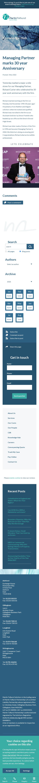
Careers (11, 442)
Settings (26, 771)
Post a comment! (14, 203)
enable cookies (14, 478)
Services (11, 418)
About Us (11, 413)
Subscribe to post (16, 338)
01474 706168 (11, 642)
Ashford (6, 581)
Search (12, 242)
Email (9, 383)
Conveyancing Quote (16, 447)
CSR (9, 433)
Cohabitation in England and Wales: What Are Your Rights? (19, 500)
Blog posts (26, 251)
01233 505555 (11, 598)
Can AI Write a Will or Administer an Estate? (17, 511)
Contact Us (12, 462)
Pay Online (12, 457)
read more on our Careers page (24, 5)
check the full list (9, 755)
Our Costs (12, 423)
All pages (11, 251)
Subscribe (14, 332)
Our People (12, 428)
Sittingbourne (8, 648)
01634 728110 (11, 621)
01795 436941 (11, 662)
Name (9, 364)
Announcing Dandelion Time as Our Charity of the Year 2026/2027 (19, 558)
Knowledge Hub (14, 437)
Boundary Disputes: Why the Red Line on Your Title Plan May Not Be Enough (19, 521)
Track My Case (14, 452)
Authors (10, 259)
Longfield (6, 628)
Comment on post (16, 335)
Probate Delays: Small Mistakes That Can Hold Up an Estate (19, 533)
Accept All (10, 771)
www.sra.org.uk (16, 718)
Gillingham (7, 605)
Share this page (15, 347)
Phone (9, 373)
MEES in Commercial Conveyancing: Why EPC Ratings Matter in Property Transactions (19, 545)
